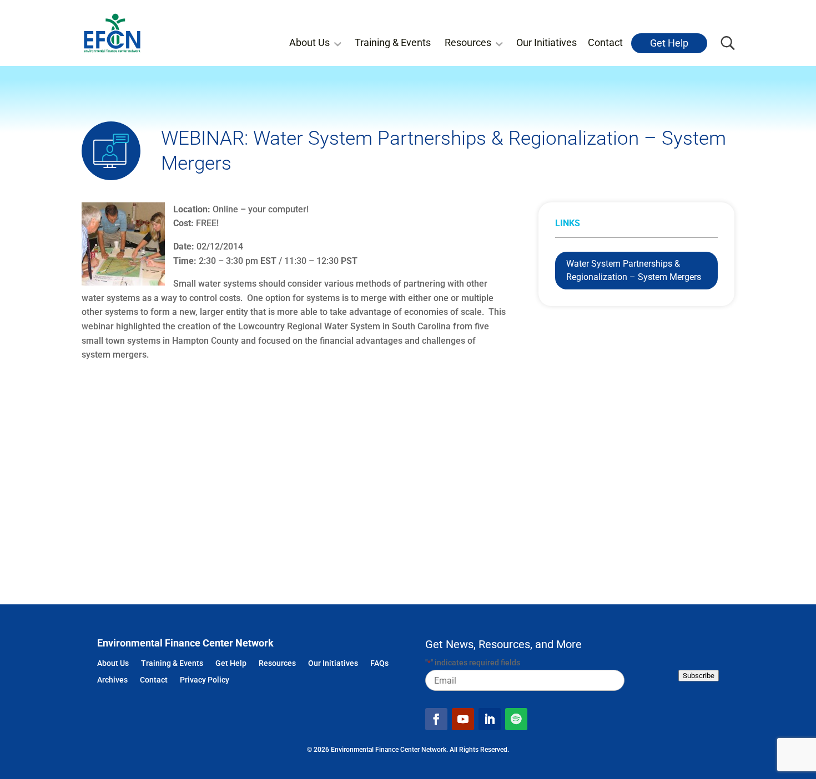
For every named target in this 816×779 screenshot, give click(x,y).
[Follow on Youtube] (463, 719)
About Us (309, 42)
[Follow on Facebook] (436, 719)
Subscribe (698, 675)
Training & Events (393, 42)
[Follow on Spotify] (516, 719)
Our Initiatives (546, 42)
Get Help (669, 43)
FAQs (379, 664)
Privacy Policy (204, 680)
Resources (468, 42)
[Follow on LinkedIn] (489, 719)
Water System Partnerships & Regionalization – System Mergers (633, 270)
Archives (112, 680)
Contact (605, 42)
